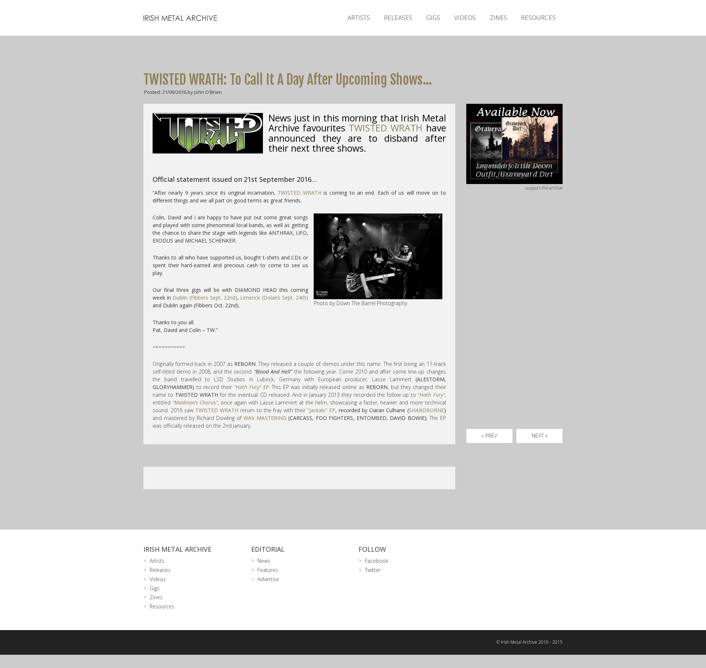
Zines (498, 17)
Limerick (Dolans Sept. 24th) (274, 297)
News (263, 560)
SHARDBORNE (426, 410)
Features (267, 569)
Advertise (268, 579)
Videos (465, 17)
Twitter (373, 569)
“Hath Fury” (431, 394)
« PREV (489, 435)
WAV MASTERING (264, 417)
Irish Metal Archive (177, 549)
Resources (538, 17)
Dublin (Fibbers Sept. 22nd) (204, 297)
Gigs (433, 17)
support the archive (544, 188)
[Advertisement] (514, 318)
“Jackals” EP (321, 410)
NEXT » (540, 435)
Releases (398, 17)
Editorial (268, 549)
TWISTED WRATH (299, 192)
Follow (372, 549)
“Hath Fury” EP (251, 387)
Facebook (376, 560)
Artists (358, 17)
